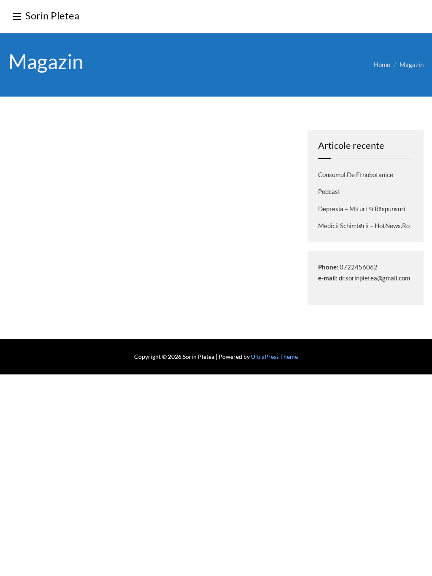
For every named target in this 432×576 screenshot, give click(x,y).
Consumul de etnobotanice (355, 174)
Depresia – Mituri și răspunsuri (361, 209)
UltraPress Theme (274, 356)
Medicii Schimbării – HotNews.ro (364, 225)
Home (382, 64)
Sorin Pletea (52, 15)
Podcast (329, 191)
